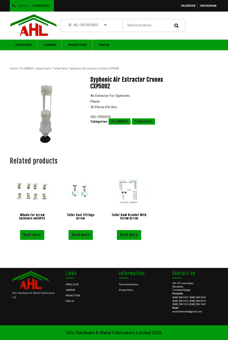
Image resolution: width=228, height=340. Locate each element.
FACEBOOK (188, 5)
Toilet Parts (60, 68)
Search (177, 25)
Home (14, 68)
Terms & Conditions (128, 284)
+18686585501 (40, 4)
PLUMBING (27, 68)
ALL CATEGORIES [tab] (86, 25)
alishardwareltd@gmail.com (187, 311)
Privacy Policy (126, 290)
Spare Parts (43, 68)
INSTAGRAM (208, 5)
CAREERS (50, 45)
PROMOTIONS (77, 45)
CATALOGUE (23, 45)
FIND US (104, 45)
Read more (32, 235)
